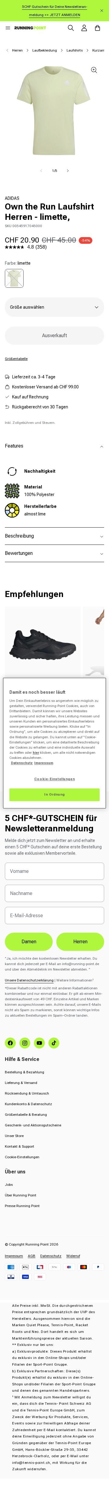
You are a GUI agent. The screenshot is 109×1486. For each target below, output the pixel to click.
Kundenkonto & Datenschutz (28, 1104)
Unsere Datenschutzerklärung (29, 980)
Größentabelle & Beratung (26, 1114)
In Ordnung (54, 794)
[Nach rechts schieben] (67, 170)
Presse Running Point (22, 1206)
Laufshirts (75, 50)
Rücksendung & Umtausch (27, 1093)
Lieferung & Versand (21, 1083)
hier (36, 752)
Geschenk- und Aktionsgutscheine (33, 1125)
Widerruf (73, 1256)
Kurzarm (99, 50)
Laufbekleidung (44, 50)
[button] (8, 28)
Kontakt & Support (19, 1146)
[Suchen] (71, 28)
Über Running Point (20, 1195)
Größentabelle (16, 359)
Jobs (9, 1184)
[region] (54, 743)
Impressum (14, 1256)
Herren (17, 50)
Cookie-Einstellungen (22, 1157)
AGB (31, 1256)
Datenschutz (50, 1256)
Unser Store (14, 1136)
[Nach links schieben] (41, 170)
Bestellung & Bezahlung (24, 1072)
